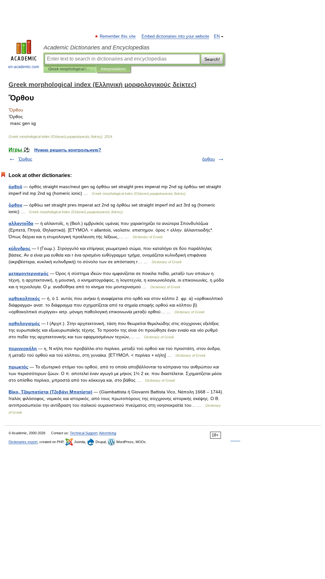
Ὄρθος (25, 159)
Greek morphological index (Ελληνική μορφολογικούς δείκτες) (69, 69)
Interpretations (113, 69)
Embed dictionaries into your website (175, 36)
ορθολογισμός (24, 323)
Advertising (107, 433)
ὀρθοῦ (15, 186)
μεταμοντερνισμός (29, 273)
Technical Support (83, 433)
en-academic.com (23, 67)
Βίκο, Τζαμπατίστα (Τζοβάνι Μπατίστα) (50, 391)
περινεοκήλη (23, 348)
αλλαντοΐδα (21, 223)
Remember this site (118, 36)
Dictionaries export (23, 442)
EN (217, 36)
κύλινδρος (19, 248)
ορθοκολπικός (24, 298)
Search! (212, 59)
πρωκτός (18, 366)
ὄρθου (208, 159)
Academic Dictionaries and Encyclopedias (96, 47)
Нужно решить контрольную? (67, 149)
